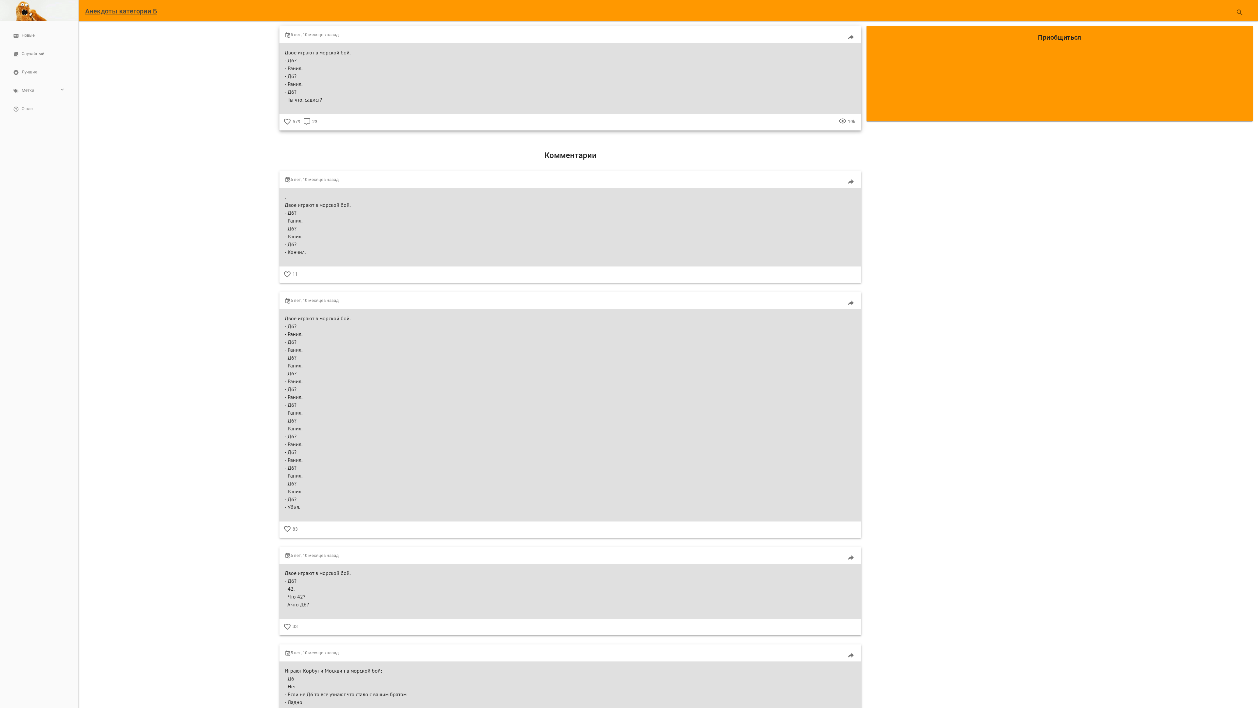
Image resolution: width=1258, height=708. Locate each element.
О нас (27, 108)
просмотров (842, 126)
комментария (307, 126)
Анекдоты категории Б (121, 11)
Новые (28, 35)
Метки (28, 90)
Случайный (33, 53)
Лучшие (29, 71)
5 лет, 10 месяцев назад (315, 34)
